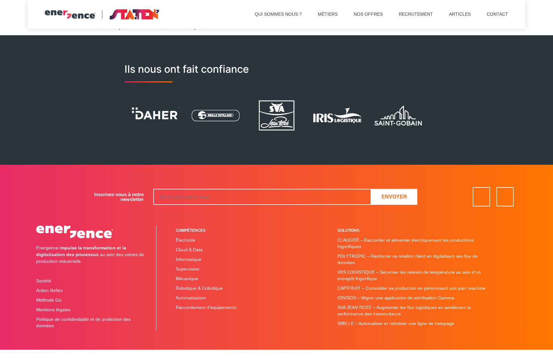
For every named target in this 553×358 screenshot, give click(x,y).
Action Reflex (49, 290)
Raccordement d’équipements (206, 307)
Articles (460, 14)
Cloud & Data (189, 249)
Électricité (185, 240)
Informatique (188, 259)
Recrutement (416, 14)
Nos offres (368, 14)
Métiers (328, 14)
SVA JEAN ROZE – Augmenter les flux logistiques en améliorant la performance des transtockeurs (404, 310)
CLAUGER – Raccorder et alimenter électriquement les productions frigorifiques (405, 243)
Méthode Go (48, 300)
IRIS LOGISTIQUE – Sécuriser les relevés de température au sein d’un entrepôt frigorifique (409, 275)
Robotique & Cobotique (199, 288)
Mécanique (187, 278)
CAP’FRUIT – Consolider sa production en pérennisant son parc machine (411, 288)
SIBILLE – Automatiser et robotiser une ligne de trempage (395, 323)
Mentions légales (53, 309)
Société (43, 280)
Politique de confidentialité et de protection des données (83, 322)
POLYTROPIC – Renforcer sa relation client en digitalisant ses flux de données (407, 259)
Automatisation (191, 297)
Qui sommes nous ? (278, 14)
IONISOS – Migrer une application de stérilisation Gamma (395, 297)
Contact (497, 14)
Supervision (187, 268)
